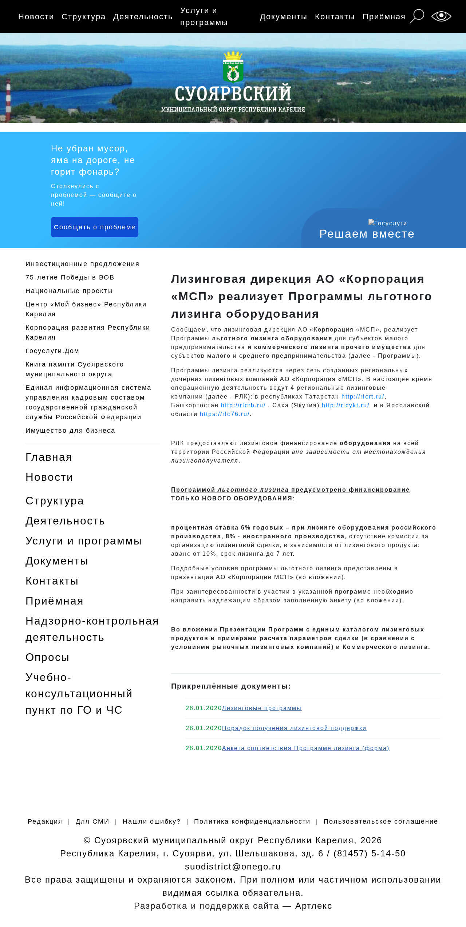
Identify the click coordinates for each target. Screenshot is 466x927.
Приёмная (384, 16)
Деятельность (143, 16)
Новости (36, 16)
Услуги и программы (204, 16)
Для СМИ (93, 821)
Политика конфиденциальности (252, 821)
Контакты (335, 16)
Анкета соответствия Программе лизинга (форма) (306, 748)
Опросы (47, 657)
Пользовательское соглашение (381, 821)
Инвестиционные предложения (82, 264)
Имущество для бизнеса (70, 430)
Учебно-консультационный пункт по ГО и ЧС (79, 693)
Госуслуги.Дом (52, 350)
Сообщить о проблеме (95, 227)
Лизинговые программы (262, 708)
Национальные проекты (69, 290)
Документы (284, 16)
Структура (84, 16)
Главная (48, 457)
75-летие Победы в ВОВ (70, 277)
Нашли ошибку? (152, 821)
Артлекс (313, 906)
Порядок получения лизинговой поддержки (294, 728)
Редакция (45, 821)
